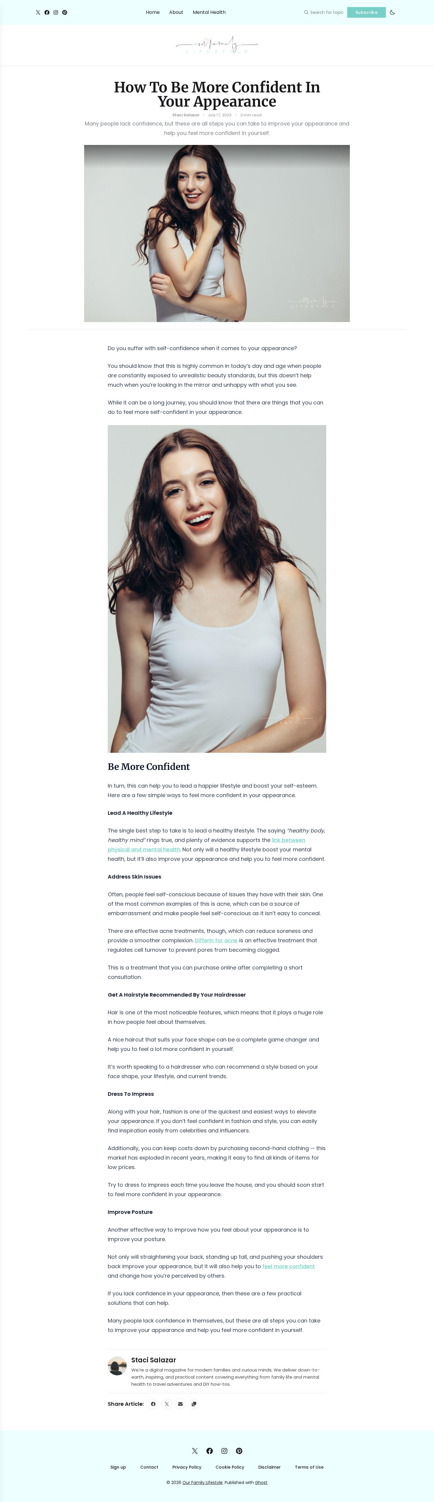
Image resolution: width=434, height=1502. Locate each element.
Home (153, 12)
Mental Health (209, 12)
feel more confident (288, 1266)
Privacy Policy (186, 1467)
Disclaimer (269, 1467)
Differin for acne (216, 940)
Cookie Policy (230, 1467)
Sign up (118, 1467)
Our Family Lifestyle (202, 1482)
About (176, 12)
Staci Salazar (153, 1360)
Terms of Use (309, 1467)
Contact (149, 1467)
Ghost (261, 1482)
